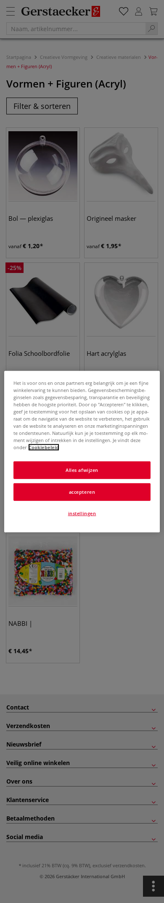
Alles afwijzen (82, 470)
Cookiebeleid (44, 447)
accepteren (82, 492)
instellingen (82, 513)
